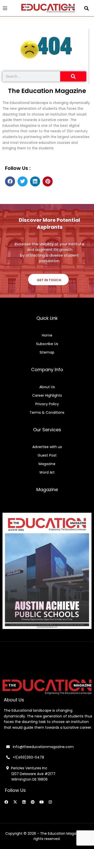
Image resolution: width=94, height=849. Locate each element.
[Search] (73, 76)
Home (47, 335)
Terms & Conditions (47, 412)
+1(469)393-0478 (28, 757)
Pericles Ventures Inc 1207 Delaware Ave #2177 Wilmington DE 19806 (30, 774)
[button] (86, 8)
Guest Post (47, 455)
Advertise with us (47, 446)
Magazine (47, 463)
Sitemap (47, 352)
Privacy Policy (47, 403)
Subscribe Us (47, 343)
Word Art (47, 472)
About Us (47, 386)
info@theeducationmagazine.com (42, 746)
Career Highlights (47, 395)
